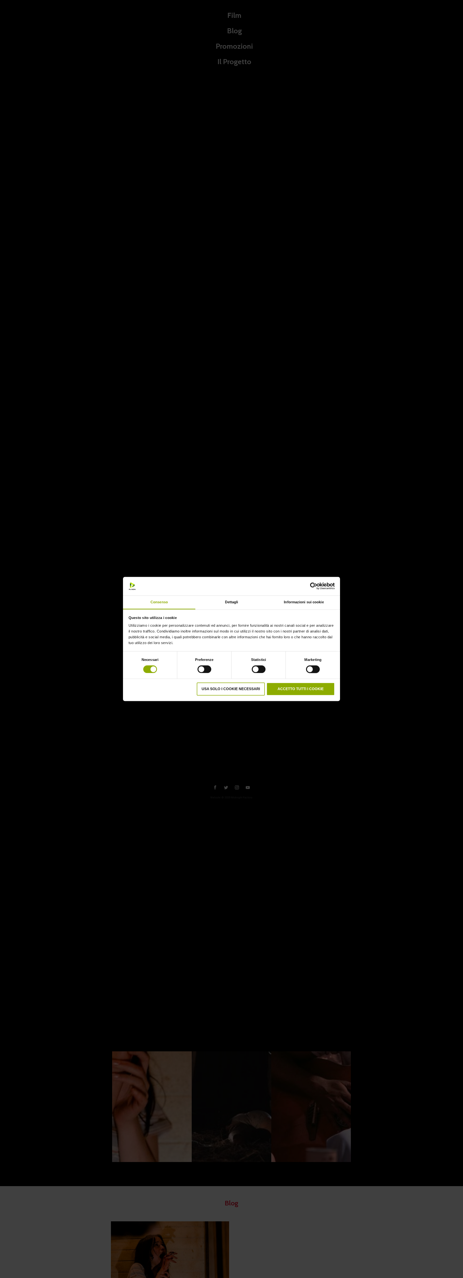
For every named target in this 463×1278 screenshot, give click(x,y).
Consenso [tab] (159, 602)
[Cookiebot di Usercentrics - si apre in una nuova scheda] (314, 586)
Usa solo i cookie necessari (231, 689)
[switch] (204, 669)
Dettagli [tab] (231, 602)
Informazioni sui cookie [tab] (304, 602)
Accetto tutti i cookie (301, 689)
